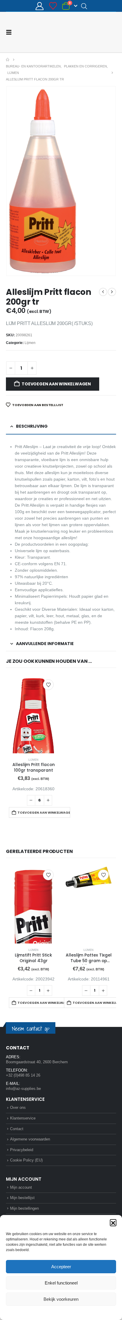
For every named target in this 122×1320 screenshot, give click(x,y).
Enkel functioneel (61, 1282)
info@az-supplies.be (23, 1088)
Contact (16, 1129)
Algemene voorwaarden (30, 1139)
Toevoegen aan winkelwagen (56, 384)
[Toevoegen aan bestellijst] (48, 684)
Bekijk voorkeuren (61, 1299)
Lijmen (30, 343)
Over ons (18, 1107)
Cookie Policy (47, 1312)
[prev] (103, 292)
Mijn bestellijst (22, 1197)
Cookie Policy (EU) (26, 1160)
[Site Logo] (94, 32)
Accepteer (61, 1266)
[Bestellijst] (52, 6)
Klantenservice (23, 1118)
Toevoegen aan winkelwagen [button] (43, 812)
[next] (112, 292)
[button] (113, 1222)
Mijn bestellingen (24, 1208)
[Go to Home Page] (7, 59)
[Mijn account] (39, 6)
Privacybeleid (72, 1312)
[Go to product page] (33, 714)
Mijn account (21, 1187)
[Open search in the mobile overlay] (84, 6)
